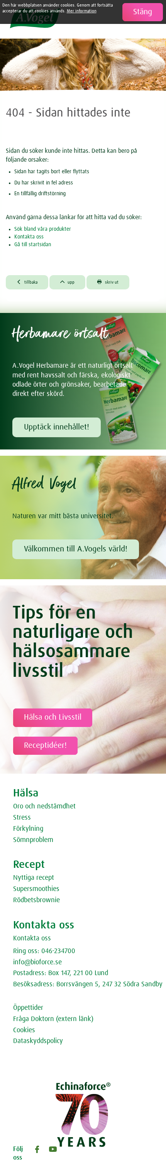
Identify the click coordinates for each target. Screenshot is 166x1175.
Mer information (82, 11)
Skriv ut (108, 281)
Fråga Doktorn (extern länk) (53, 1019)
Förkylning (28, 828)
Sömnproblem (33, 840)
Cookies (24, 1030)
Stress (22, 817)
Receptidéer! (45, 745)
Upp (67, 281)
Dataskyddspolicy (38, 1041)
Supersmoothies (36, 889)
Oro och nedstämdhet (44, 806)
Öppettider (28, 1007)
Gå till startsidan (32, 244)
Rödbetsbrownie (36, 900)
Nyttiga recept (33, 877)
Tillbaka (27, 281)
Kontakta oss (29, 237)
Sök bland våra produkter (42, 229)
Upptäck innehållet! (56, 427)
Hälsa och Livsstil (52, 717)
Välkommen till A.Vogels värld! (75, 549)
